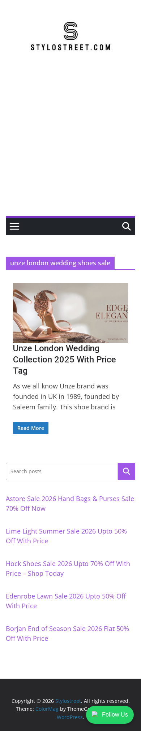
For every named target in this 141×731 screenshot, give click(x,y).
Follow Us (115, 715)
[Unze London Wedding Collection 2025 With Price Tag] (70, 313)
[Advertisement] (70, 142)
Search (126, 471)
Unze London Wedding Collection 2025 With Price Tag (64, 359)
